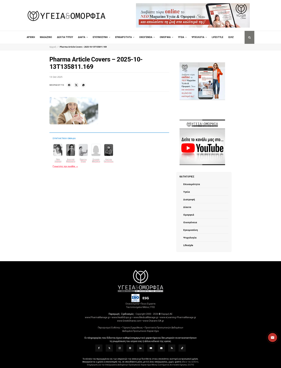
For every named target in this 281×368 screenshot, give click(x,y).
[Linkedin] (140, 348)
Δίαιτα (187, 207)
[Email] (161, 348)
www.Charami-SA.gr (153, 320)
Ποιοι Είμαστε (148, 303)
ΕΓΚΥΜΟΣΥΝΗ (100, 37)
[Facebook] (69, 85)
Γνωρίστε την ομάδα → (65, 166)
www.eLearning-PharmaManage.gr (178, 317)
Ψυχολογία (189, 237)
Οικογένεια (190, 222)
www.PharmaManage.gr (97, 317)
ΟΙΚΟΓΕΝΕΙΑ (145, 37)
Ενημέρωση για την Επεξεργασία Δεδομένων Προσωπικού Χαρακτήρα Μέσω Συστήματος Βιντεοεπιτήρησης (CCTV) (140, 365)
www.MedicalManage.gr (146, 317)
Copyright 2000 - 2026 (147, 314)
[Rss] (171, 348)
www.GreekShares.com (129, 320)
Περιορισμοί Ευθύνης (109, 327)
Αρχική (31, 37)
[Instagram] (119, 348)
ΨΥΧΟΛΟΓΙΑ (198, 37)
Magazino (46, 37)
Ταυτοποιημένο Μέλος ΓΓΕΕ (140, 307)
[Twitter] (109, 348)
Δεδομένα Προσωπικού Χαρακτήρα (140, 331)
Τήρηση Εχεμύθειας (132, 327)
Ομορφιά (188, 214)
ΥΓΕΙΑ (181, 37)
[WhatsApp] (83, 85)
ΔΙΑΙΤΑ (81, 37)
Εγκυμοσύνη (190, 229)
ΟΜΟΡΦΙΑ (165, 37)
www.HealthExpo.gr (122, 317)
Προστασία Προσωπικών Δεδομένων (164, 327)
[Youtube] (150, 348)
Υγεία (186, 191)
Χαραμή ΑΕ (167, 314)
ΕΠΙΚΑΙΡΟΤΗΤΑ (123, 37)
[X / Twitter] (76, 85)
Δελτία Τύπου (65, 37)
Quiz (231, 37)
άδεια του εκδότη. (190, 362)
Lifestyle (217, 37)
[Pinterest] (130, 348)
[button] (269, 337)
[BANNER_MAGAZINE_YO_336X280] (202, 81)
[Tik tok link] (182, 348)
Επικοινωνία (132, 303)
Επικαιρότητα (191, 184)
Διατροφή (189, 199)
